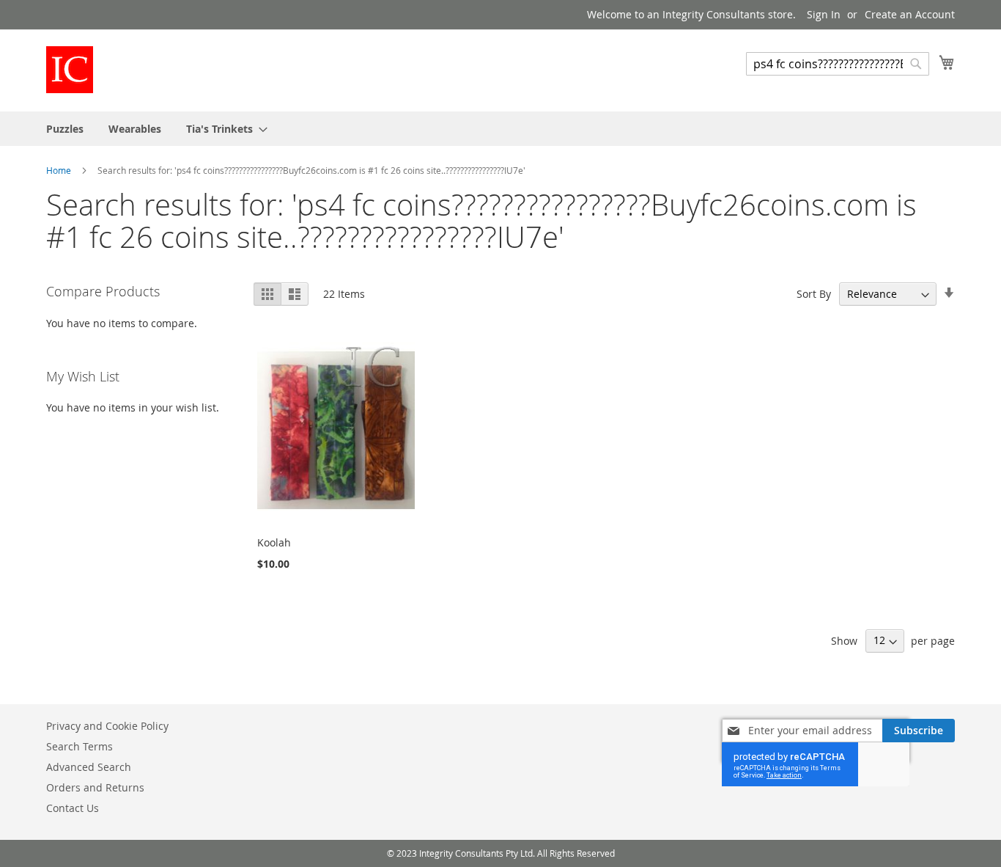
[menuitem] (64, 128)
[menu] (500, 128)
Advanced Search (88, 767)
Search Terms (79, 746)
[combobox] (837, 64)
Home (59, 170)
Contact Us (72, 808)
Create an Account (910, 14)
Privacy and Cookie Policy (107, 726)
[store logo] (69, 69)
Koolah (274, 542)
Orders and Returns (95, 787)
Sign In (824, 14)
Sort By (814, 294)
